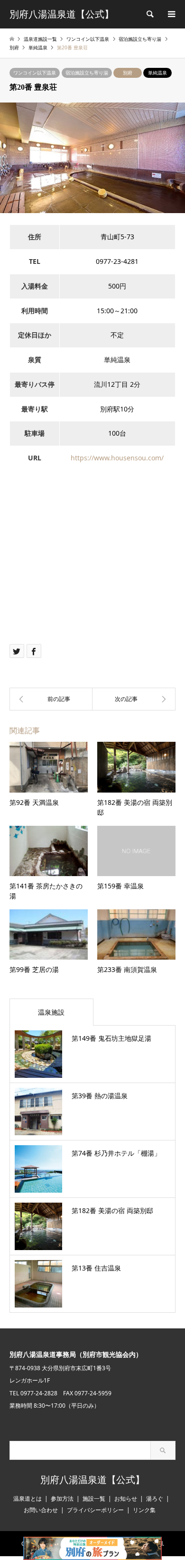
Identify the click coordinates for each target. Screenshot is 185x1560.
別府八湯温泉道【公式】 (92, 1480)
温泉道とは (27, 1499)
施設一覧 (94, 1499)
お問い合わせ (41, 1510)
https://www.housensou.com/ (117, 457)
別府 (127, 72)
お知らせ (125, 1499)
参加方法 (62, 1499)
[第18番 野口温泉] (50, 699)
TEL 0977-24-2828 (33, 1393)
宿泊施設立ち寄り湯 (86, 72)
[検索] (149, 14)
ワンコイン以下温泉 (34, 72)
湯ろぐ (154, 1499)
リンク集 (144, 1510)
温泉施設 (51, 1012)
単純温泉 (157, 72)
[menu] (171, 14)
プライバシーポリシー (95, 1510)
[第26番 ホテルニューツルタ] (134, 699)
